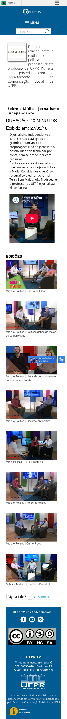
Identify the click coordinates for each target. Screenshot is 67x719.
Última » (44, 597)
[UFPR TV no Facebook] (24, 621)
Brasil (12, 3)
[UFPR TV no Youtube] (32, 621)
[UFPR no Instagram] (40, 621)
